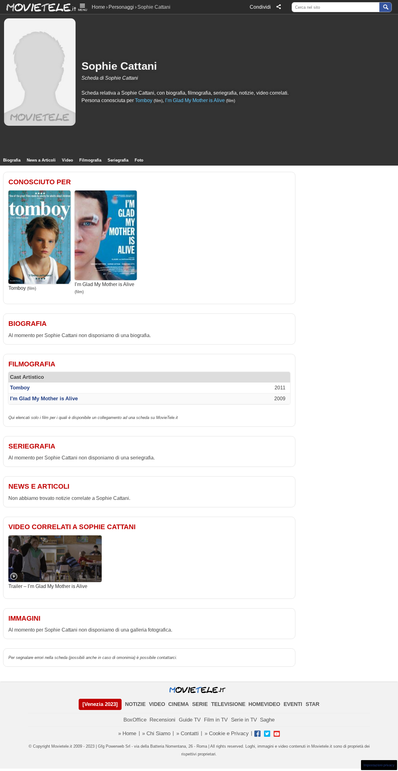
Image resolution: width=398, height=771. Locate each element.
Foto (139, 160)
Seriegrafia (118, 160)
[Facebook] (257, 734)
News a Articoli (41, 160)
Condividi (260, 7)
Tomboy (143, 100)
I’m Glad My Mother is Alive (195, 100)
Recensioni (162, 720)
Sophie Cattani (119, 66)
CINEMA (178, 704)
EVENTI (293, 704)
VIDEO (157, 704)
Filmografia (90, 160)
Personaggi (121, 7)
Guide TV (190, 720)
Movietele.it (38, 7)
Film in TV (216, 720)
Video (67, 160)
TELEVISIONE (228, 704)
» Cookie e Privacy (227, 733)
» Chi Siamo (156, 733)
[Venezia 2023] (100, 704)
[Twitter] (267, 734)
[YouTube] (277, 734)
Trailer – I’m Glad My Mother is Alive (47, 586)
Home (98, 7)
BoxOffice (134, 720)
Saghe (267, 720)
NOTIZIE (135, 704)
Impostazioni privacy (379, 765)
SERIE (200, 704)
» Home (127, 733)
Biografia (12, 160)
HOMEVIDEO (264, 704)
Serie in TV (244, 720)
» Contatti (187, 733)
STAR (312, 704)
